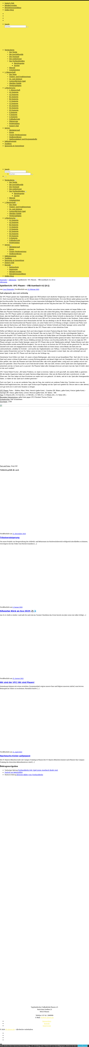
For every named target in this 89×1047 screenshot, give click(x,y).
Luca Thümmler (8, 289)
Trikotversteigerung (9, 537)
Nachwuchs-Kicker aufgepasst (15, 756)
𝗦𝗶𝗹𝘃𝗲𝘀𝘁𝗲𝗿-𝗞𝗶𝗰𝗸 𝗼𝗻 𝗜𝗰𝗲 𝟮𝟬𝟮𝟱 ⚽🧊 (18, 611)
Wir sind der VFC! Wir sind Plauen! (17, 682)
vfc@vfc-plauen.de (47, 1017)
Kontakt (47, 1023)
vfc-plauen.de (10, 1029)
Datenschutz (46, 1021)
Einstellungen (82, 1046)
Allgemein (12, 280)
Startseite (3, 280)
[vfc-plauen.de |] (14, 46)
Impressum (47, 1026)
